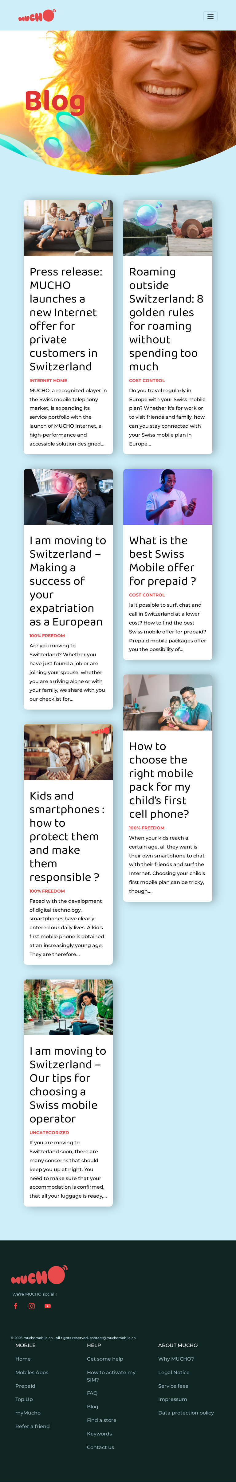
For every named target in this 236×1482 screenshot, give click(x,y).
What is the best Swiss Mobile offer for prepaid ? (162, 561)
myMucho (28, 1413)
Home (23, 1359)
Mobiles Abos (31, 1372)
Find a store (101, 1420)
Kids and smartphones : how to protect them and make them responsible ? (67, 836)
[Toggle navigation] (210, 16)
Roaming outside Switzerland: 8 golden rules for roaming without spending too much (166, 319)
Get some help (105, 1359)
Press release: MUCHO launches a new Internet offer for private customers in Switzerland (66, 319)
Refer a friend (32, 1426)
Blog (92, 1407)
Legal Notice (174, 1372)
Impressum (172, 1399)
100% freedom (47, 635)
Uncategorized (49, 1132)
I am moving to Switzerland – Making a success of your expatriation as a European (68, 581)
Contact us (100, 1447)
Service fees (173, 1386)
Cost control (147, 380)
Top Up (24, 1399)
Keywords (99, 1434)
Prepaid (25, 1386)
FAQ (92, 1393)
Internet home (48, 380)
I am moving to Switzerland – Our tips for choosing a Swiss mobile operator (68, 1085)
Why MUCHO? (176, 1359)
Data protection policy (186, 1413)
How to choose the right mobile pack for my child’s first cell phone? (161, 780)
